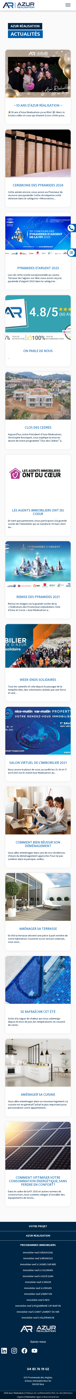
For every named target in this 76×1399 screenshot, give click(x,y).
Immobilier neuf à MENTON (38, 1294)
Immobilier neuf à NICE (38, 1300)
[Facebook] (24, 1351)
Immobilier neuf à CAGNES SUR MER (38, 1264)
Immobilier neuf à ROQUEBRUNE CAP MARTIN (38, 1306)
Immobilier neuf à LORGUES (38, 1288)
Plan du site (57, 1393)
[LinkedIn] (4, 1351)
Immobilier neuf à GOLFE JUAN (38, 1276)
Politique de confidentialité (37, 1393)
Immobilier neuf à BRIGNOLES (38, 1258)
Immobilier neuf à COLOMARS (38, 1270)
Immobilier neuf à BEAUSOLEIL (38, 1253)
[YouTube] (35, 1351)
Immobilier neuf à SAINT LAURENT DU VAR (38, 1312)
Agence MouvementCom (47, 1397)
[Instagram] (14, 1351)
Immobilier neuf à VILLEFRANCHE (38, 1318)
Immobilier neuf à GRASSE (38, 1282)
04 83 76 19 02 (38, 1369)
